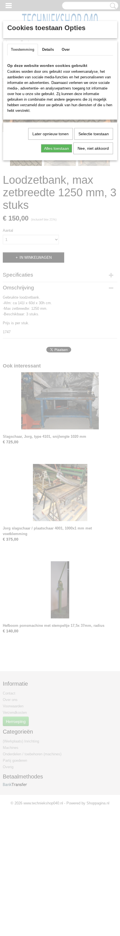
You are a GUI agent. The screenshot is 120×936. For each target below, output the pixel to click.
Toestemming (22, 49)
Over (66, 49)
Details (48, 49)
